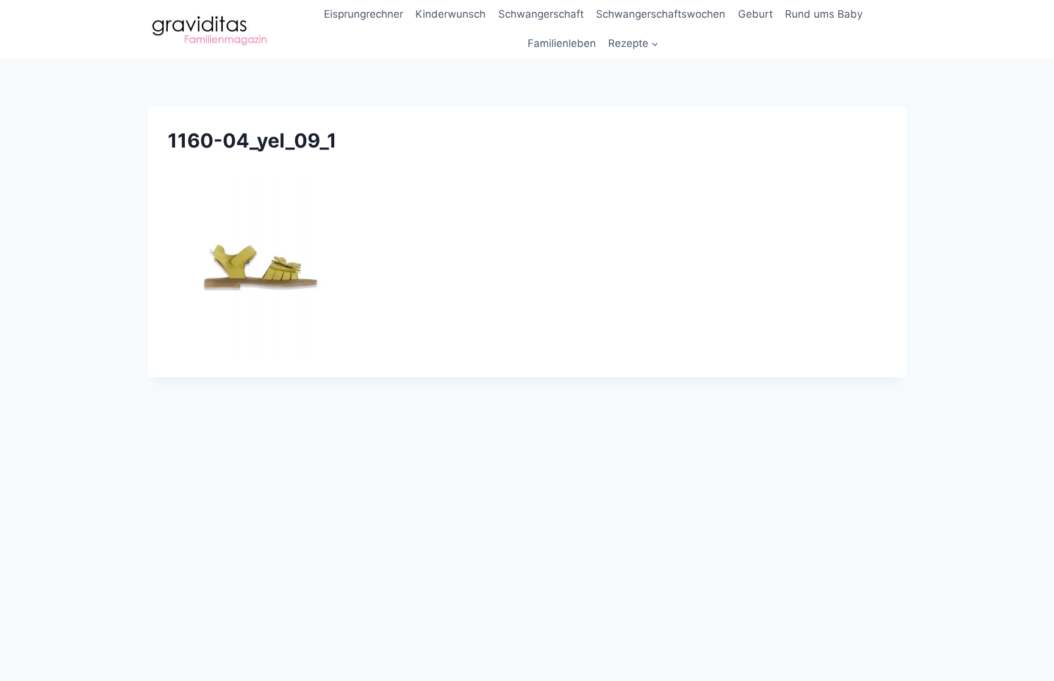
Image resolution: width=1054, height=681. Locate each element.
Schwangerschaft (541, 14)
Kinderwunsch (450, 14)
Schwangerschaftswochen (660, 14)
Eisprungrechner (363, 14)
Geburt (755, 14)
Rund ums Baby (823, 14)
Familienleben (562, 43)
